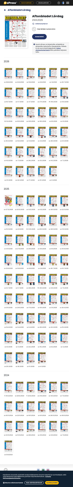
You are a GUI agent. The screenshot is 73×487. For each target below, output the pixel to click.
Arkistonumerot (40, 24)
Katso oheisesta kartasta (48, 49)
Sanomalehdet (26, 3)
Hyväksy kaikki (51, 483)
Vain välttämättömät (34, 483)
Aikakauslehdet (43, 3)
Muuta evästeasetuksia (14, 483)
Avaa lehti (39, 37)
